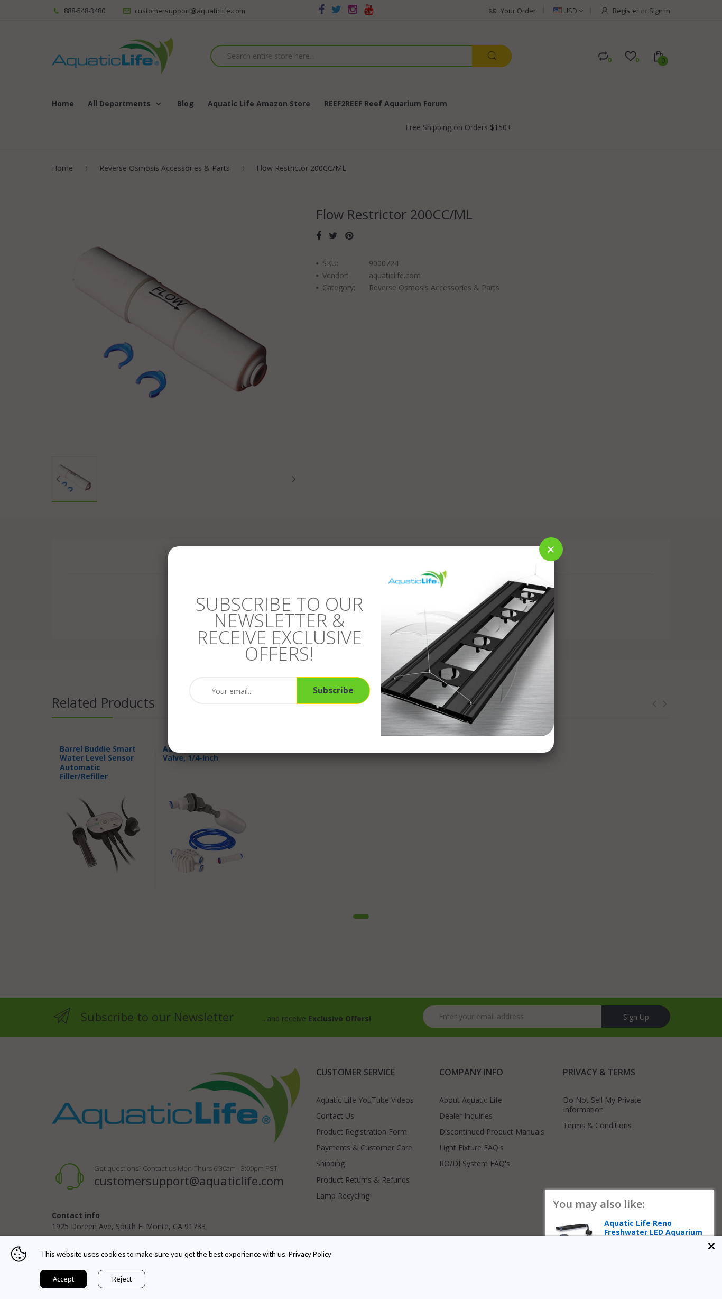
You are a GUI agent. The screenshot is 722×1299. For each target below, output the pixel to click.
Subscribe (333, 690)
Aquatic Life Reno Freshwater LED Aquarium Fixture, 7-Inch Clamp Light (655, 1232)
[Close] (551, 549)
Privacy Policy (310, 1254)
